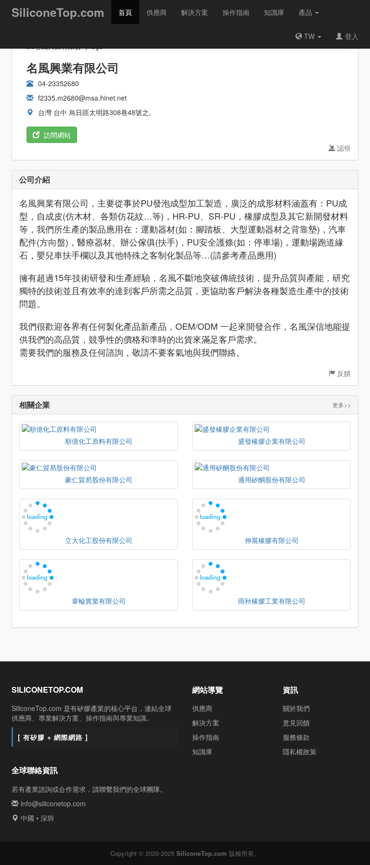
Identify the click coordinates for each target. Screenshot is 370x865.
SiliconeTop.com (58, 12)
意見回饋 (296, 722)
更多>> (341, 404)
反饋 (344, 373)
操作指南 (236, 12)
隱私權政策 (300, 751)
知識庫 (274, 12)
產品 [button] (306, 12)
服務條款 (296, 737)
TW (309, 36)
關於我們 (296, 708)
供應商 (156, 12)
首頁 (125, 12)
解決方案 (194, 12)
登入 (351, 36)
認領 (344, 148)
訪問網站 (56, 135)
